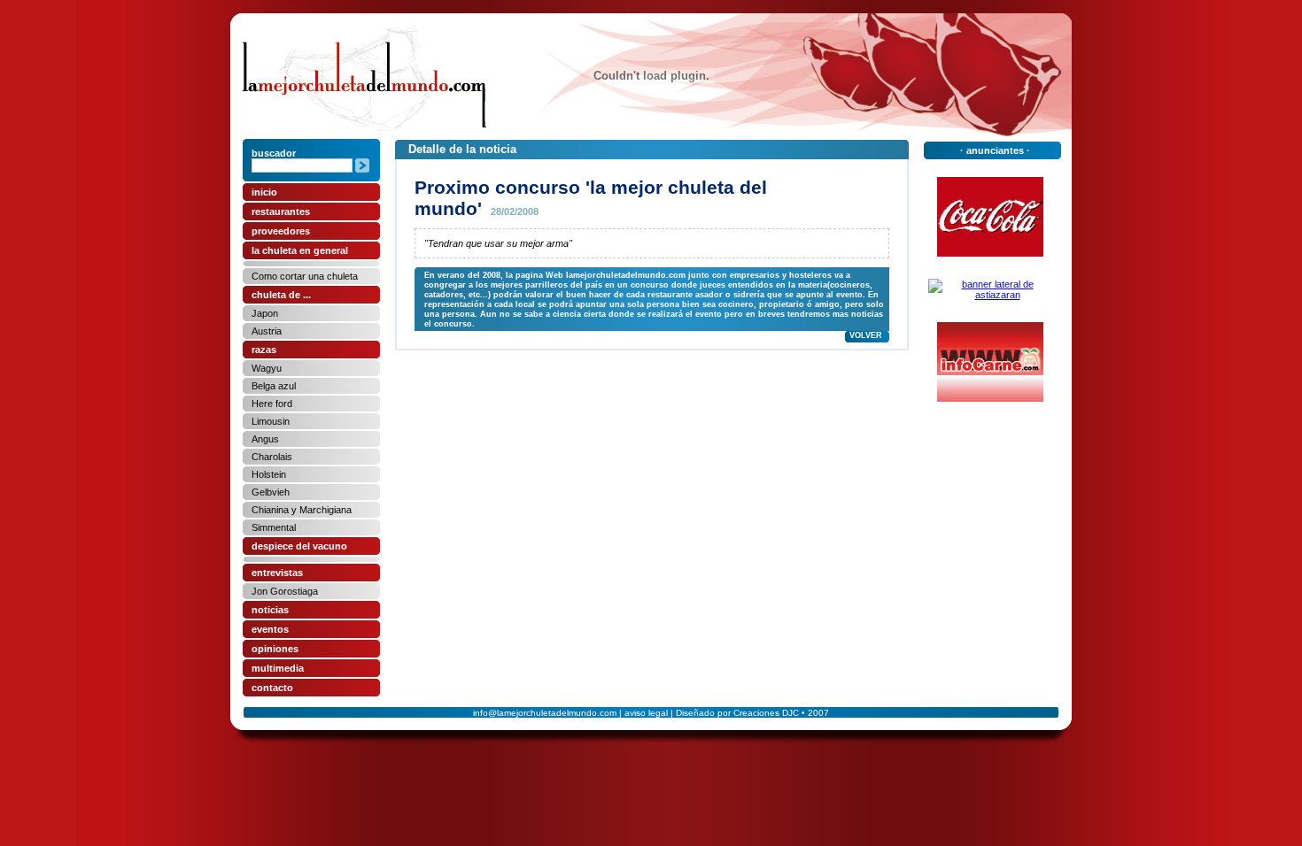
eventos (270, 629)
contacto (272, 687)
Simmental (274, 527)
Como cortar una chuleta (305, 276)
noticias (270, 609)
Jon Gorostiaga (285, 591)
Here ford (272, 403)
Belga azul (274, 386)
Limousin (271, 421)
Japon (265, 313)
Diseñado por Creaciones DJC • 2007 (752, 713)
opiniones (275, 648)
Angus (265, 439)
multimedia (278, 668)
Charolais (272, 456)
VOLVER (865, 335)
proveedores (281, 231)
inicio (264, 192)
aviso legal (646, 713)
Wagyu (267, 368)
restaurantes (281, 211)
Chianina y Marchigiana (302, 509)
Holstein (269, 474)
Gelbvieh (271, 492)
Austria (267, 331)
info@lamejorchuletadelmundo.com (544, 713)
